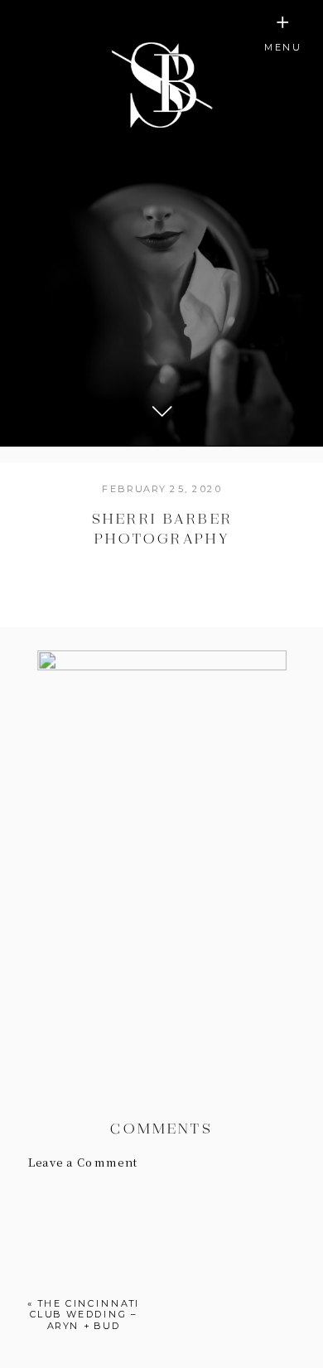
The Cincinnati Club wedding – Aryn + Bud (85, 1314)
